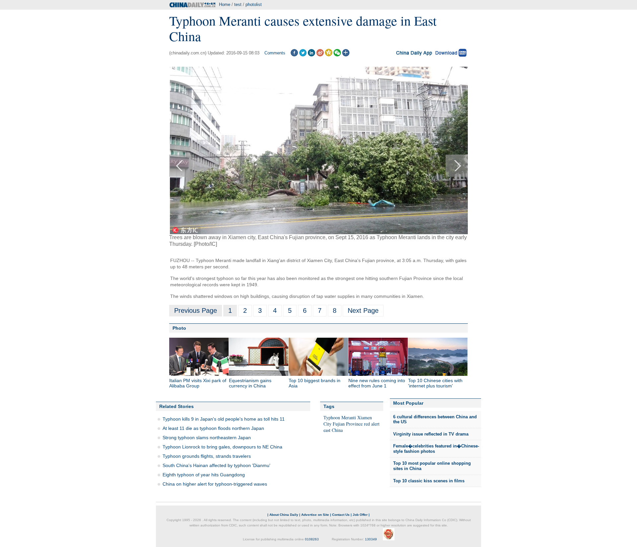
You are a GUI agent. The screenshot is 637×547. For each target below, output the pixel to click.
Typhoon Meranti (339, 417)
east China (333, 430)
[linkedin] (311, 54)
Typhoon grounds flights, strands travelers (207, 456)
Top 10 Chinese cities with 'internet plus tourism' (435, 383)
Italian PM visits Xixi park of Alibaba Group (197, 383)
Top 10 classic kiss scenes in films (428, 480)
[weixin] (337, 54)
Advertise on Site (315, 514)
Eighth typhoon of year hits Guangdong (204, 474)
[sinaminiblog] (320, 54)
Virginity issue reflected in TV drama (430, 434)
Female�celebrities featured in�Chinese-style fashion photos (436, 449)
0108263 (312, 539)
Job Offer (360, 514)
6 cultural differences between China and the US (435, 419)
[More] (346, 54)
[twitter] (303, 54)
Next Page (363, 310)
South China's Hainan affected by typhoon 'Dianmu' (216, 465)
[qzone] (328, 54)
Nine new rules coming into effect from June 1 (376, 383)
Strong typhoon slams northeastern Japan (207, 437)
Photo (179, 328)
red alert (372, 424)
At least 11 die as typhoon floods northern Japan (213, 428)
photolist (254, 4)
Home (224, 4)
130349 (371, 539)
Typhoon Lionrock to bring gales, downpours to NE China (222, 446)
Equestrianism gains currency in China (250, 383)
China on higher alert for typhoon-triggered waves (215, 484)
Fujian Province (348, 424)
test (238, 4)
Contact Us (341, 514)
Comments (274, 52)
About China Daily (283, 514)
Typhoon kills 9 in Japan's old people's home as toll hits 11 (224, 419)
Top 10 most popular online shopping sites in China (432, 466)
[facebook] (294, 54)
